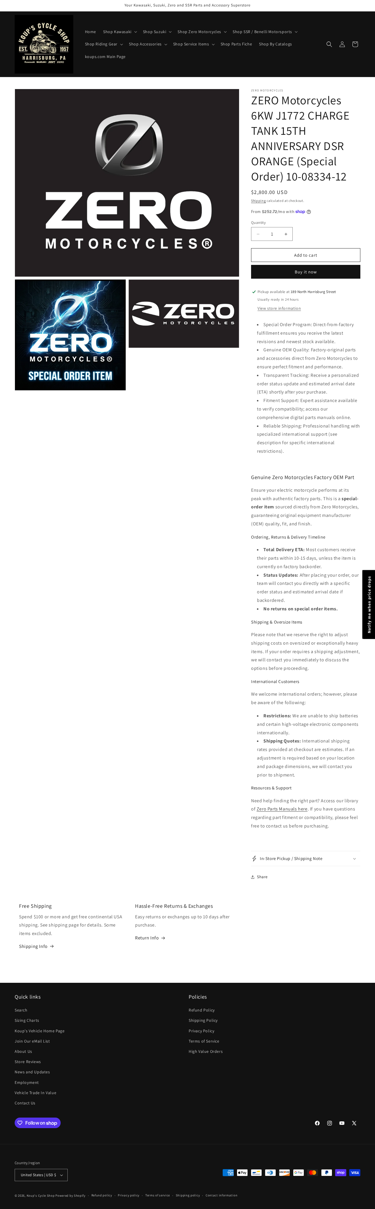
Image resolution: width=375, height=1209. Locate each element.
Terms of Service (204, 1041)
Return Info (147, 938)
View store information (279, 308)
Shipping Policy (203, 1020)
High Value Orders (206, 1051)
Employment (27, 1082)
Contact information (221, 1195)
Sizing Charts (27, 1020)
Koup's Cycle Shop (41, 1195)
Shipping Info (33, 946)
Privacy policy (128, 1195)
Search (21, 1010)
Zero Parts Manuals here (282, 809)
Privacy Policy (201, 1030)
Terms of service (157, 1195)
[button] (119, 31)
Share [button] (262, 876)
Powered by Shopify (70, 1195)
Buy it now (306, 272)
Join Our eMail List (32, 1041)
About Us (23, 1051)
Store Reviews (28, 1061)
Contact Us (25, 1103)
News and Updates (32, 1072)
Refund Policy (202, 1010)
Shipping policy (188, 1195)
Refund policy (101, 1195)
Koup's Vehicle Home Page (39, 1030)
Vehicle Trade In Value (35, 1092)
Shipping (258, 200)
